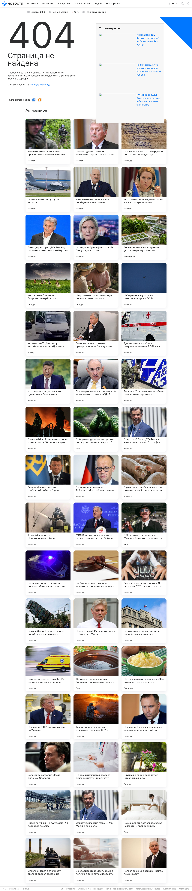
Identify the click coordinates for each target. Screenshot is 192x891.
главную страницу (40, 84)
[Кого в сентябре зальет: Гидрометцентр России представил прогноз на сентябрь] (48, 285)
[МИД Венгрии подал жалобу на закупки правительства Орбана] (96, 525)
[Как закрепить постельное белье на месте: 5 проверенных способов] (144, 812)
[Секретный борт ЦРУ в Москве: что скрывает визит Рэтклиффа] (144, 429)
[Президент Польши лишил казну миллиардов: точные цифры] (144, 716)
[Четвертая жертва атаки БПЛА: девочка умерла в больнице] (48, 668)
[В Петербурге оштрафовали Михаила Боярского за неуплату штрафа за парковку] (144, 525)
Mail (4, 889)
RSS (61, 889)
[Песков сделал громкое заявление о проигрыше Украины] (96, 141)
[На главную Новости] (15, 3)
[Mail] (4, 3)
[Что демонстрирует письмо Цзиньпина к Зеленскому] (48, 381)
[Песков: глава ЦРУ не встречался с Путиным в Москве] (96, 620)
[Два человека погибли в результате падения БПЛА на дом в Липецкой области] (144, 333)
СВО (76, 12)
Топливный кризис (96, 12)
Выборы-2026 (38, 12)
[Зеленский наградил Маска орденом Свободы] (48, 764)
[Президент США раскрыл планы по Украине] (48, 716)
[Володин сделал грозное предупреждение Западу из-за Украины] (96, 333)
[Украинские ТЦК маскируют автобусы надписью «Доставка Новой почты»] (48, 333)
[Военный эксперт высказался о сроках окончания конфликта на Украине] (48, 141)
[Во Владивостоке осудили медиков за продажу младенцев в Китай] (96, 572)
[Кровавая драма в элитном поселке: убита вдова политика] (48, 572)
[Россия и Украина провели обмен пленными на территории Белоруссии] (144, 381)
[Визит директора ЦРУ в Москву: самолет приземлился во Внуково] (48, 237)
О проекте (70, 889)
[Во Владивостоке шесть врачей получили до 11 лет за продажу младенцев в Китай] (96, 860)
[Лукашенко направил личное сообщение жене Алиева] (96, 189)
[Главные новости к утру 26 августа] (48, 189)
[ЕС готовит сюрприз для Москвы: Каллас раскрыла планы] (144, 189)
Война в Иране (60, 12)
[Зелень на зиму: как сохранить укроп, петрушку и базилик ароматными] (144, 237)
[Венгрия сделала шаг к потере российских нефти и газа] (144, 620)
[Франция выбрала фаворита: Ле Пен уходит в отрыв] (96, 237)
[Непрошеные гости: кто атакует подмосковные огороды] (96, 285)
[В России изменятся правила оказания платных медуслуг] (96, 764)
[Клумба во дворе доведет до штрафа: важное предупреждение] (144, 764)
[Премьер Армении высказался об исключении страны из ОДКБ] (96, 381)
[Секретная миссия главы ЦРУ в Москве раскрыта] (96, 812)
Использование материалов (148, 889)
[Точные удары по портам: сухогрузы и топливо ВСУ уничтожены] (96, 716)
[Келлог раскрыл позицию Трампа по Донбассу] (144, 860)
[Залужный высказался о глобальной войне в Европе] (48, 477)
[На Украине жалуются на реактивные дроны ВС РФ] (144, 285)
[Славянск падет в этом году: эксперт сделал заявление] (48, 860)
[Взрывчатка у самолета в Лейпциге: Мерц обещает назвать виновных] (96, 477)
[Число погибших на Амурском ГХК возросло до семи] (48, 812)
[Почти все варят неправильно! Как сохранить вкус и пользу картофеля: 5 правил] (144, 668)
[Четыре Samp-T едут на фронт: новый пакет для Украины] (48, 620)
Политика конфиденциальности (119, 889)
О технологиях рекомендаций (90, 889)
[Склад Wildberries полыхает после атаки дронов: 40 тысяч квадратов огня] (48, 429)
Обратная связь (169, 889)
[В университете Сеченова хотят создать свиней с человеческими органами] (144, 477)
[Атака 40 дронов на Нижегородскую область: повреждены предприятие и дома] (48, 525)
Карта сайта (184, 889)
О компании (14, 889)
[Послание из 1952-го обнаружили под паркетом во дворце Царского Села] (144, 141)
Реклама (25, 889)
